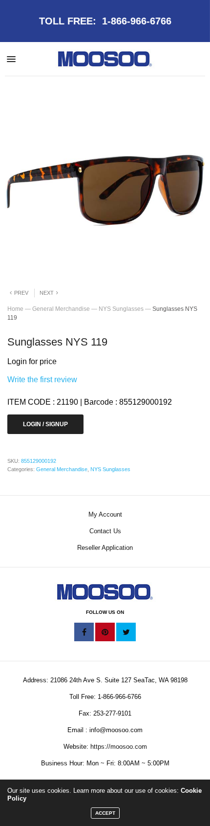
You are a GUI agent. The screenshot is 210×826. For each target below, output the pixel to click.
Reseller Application (105, 547)
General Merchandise (61, 308)
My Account (105, 514)
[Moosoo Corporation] (105, 58)
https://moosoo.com (118, 746)
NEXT (47, 293)
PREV (21, 293)
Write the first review (42, 379)
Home (15, 308)
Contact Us (105, 531)
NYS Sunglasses (121, 308)
